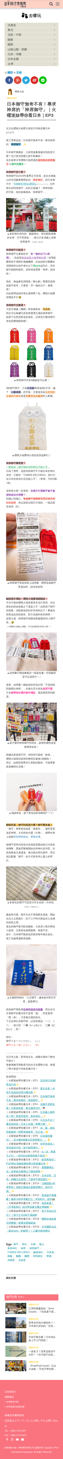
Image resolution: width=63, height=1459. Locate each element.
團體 (26, 1256)
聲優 (48, 1256)
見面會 (22, 1260)
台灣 (10, 63)
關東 (10, 39)
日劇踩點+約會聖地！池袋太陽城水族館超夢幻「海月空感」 (30, 1187)
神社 (24, 1244)
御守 (15, 1244)
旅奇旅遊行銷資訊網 (15, 1407)
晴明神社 (38, 1256)
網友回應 (11, 1278)
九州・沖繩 (14, 54)
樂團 (18, 1256)
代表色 (50, 1252)
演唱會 (11, 1260)
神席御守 (34, 1248)
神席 (23, 1248)
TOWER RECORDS (24, 184)
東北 (10, 30)
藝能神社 (38, 1252)
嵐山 (41, 1244)
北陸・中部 (14, 34)
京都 (19, 72)
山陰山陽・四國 (17, 49)
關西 (10, 44)
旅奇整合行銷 (12, 1402)
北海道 (12, 25)
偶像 (9, 1256)
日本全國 (13, 59)
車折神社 (12, 1248)
